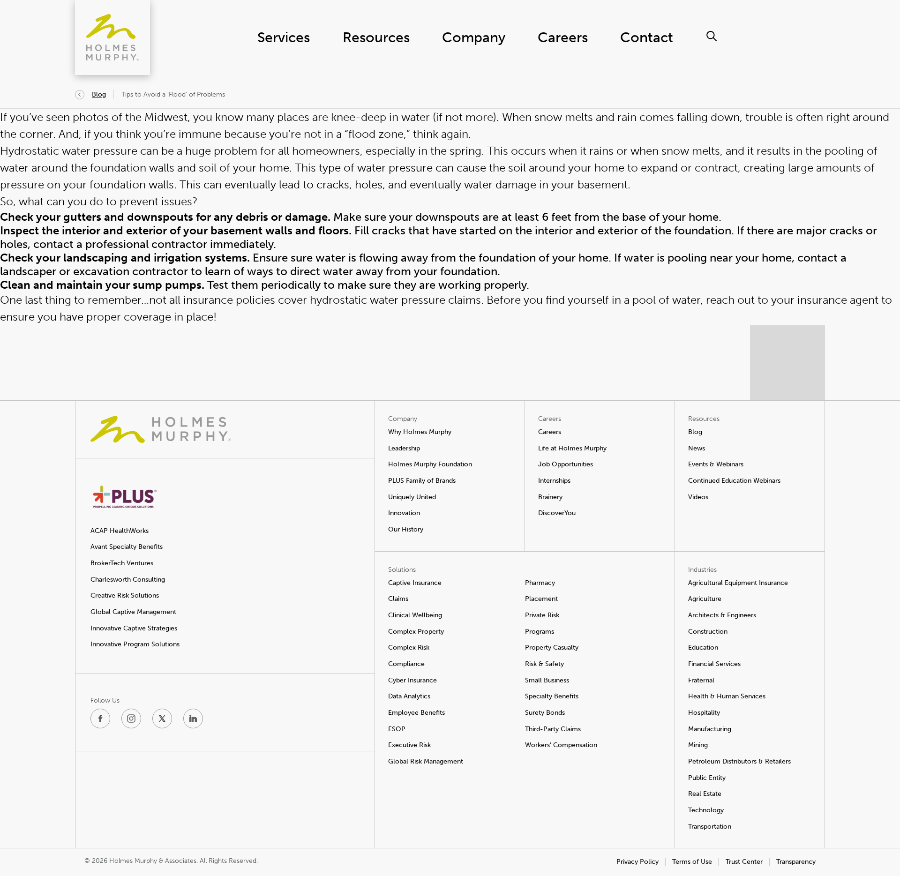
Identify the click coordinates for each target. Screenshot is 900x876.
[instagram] (131, 718)
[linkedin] (193, 718)
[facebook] (100, 718)
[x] (162, 718)
